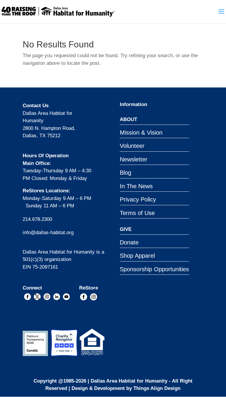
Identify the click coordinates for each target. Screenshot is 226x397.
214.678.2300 (37, 219)
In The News (136, 186)
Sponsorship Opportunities (154, 269)
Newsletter (133, 159)
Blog (125, 172)
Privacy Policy (138, 199)
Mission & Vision (141, 132)
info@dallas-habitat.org (48, 232)
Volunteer (132, 146)
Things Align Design (156, 388)
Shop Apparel (137, 255)
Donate (129, 242)
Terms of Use (137, 213)
